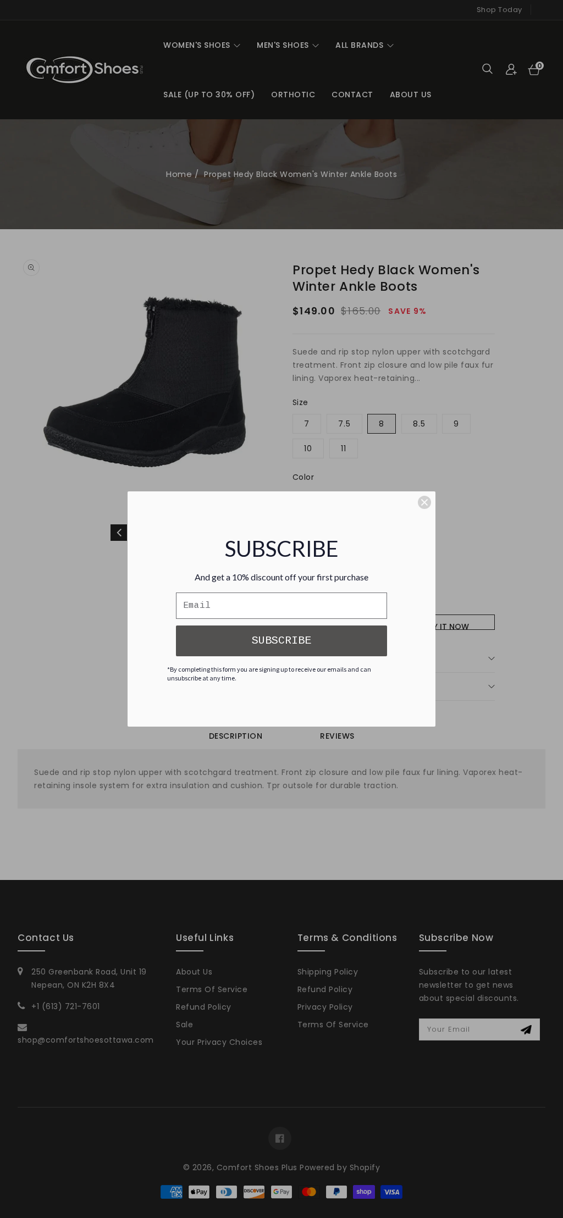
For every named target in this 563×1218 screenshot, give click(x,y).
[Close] (424, 502)
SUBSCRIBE (281, 640)
